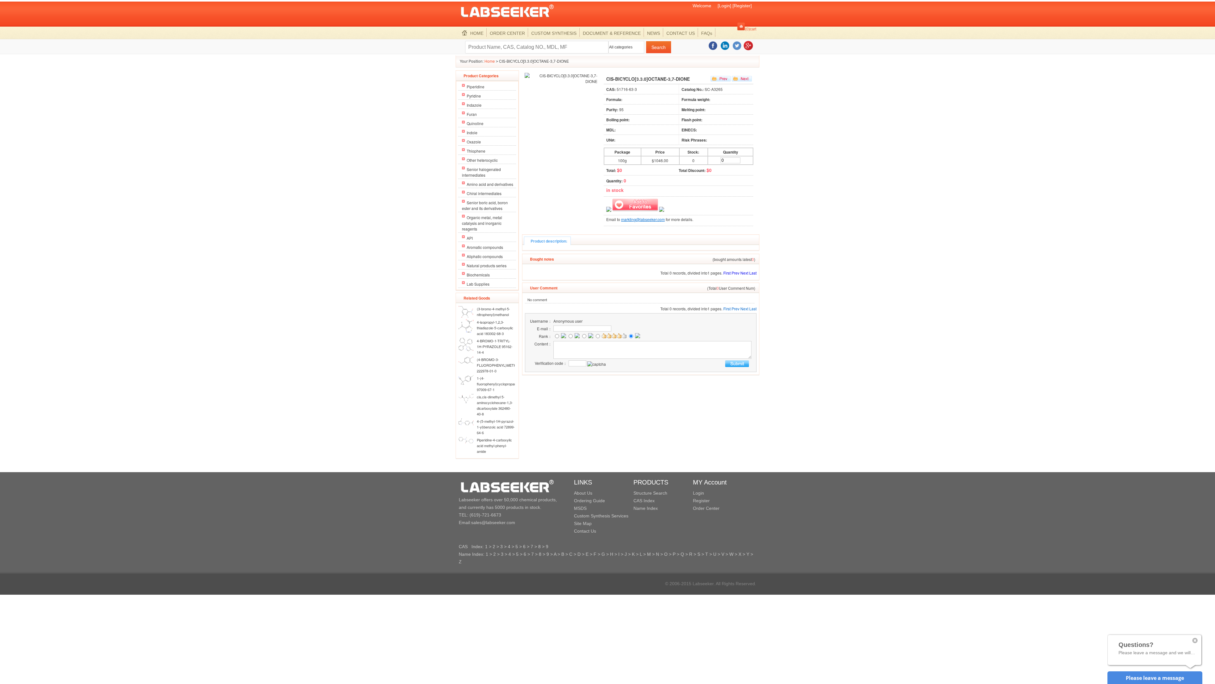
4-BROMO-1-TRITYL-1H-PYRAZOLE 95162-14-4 (495, 346)
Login (698, 493)
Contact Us (585, 531)
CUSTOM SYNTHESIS (553, 33)
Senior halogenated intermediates (481, 172)
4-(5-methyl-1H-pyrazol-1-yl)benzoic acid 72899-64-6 (496, 427)
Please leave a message (1155, 677)
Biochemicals (478, 274)
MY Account (710, 482)
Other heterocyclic (482, 160)
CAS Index (644, 500)
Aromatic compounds (485, 247)
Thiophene (476, 151)
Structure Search (650, 493)
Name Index (645, 508)
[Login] (724, 5)
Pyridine (474, 95)
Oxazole (474, 141)
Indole (472, 132)
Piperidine (475, 86)
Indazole (474, 105)
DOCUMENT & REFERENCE (612, 33)
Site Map (583, 523)
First (727, 273)
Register (701, 500)
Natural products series (487, 265)
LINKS (583, 482)
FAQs (706, 33)
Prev (735, 273)
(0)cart (750, 29)
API (470, 238)
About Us (583, 493)
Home (489, 61)
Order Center (706, 508)
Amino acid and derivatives (490, 184)
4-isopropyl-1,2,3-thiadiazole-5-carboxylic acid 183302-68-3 (495, 328)
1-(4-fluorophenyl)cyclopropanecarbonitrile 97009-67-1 (506, 384)
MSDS (580, 508)
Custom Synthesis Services (601, 515)
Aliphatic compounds (485, 256)
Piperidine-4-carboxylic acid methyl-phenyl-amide (494, 445)
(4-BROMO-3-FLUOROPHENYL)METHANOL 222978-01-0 (501, 365)
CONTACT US (680, 33)
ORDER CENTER (507, 33)
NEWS (653, 33)
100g (622, 160)
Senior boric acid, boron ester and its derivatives (485, 205)
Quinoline (475, 123)
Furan (472, 114)
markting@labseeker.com (643, 219)
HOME (476, 33)
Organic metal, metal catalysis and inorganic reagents (482, 223)
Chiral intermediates (484, 193)
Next (744, 273)
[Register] (742, 5)
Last (753, 273)
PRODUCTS (650, 482)
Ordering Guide (589, 500)
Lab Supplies (478, 284)
